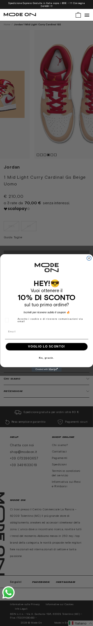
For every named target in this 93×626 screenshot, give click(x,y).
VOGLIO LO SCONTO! (46, 346)
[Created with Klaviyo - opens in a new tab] (47, 369)
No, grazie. (46, 358)
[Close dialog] (89, 258)
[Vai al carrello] (78, 14)
